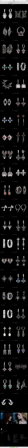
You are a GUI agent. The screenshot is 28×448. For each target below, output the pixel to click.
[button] (26, 1)
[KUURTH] (1, 429)
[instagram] (1, 432)
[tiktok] (3, 432)
